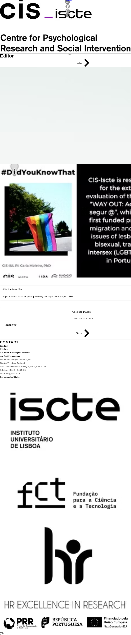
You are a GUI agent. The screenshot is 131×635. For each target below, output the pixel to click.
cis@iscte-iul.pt (13, 378)
